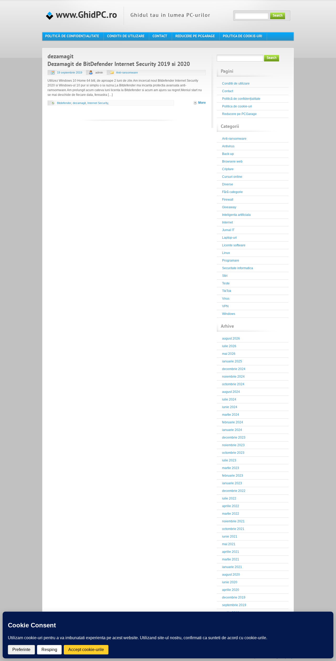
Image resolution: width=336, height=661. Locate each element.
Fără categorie (232, 192)
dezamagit (79, 103)
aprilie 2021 (230, 552)
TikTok (226, 291)
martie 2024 (230, 415)
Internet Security (97, 103)
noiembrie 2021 (233, 521)
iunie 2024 (229, 407)
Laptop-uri (229, 238)
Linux (226, 253)
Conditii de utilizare (236, 83)
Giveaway (229, 207)
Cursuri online (232, 177)
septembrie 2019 (234, 605)
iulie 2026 (229, 346)
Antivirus (228, 146)
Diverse (227, 184)
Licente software (233, 245)
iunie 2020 (229, 582)
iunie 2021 (229, 536)
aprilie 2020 (230, 590)
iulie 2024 (229, 399)
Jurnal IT (228, 230)
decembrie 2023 (233, 437)
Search (277, 16)
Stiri (225, 276)
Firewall (227, 199)
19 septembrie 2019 (69, 72)
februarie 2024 (232, 422)
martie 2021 (230, 559)
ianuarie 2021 (232, 567)
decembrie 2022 (233, 491)
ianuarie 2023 (232, 483)
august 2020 (231, 574)
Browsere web (232, 161)
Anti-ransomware (127, 72)
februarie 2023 (232, 475)
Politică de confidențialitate (241, 99)
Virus (225, 298)
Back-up (228, 154)
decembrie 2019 (233, 597)
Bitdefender (64, 103)
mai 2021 (228, 544)
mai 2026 (228, 354)
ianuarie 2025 (232, 361)
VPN (225, 306)
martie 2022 (230, 514)
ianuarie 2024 (232, 430)
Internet (227, 222)
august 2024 (231, 392)
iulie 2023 (229, 460)
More (202, 103)
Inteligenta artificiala (236, 215)
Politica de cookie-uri (237, 106)
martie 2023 (230, 468)
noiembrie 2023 (233, 445)
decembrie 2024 (233, 369)
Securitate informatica (237, 268)
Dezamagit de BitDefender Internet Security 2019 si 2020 (119, 64)
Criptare (228, 169)
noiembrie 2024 (233, 376)
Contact (227, 91)
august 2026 (231, 338)
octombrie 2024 (233, 384)
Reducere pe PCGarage (239, 114)
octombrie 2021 (233, 529)
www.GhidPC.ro (85, 15)
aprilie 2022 (230, 506)
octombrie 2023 (233, 453)
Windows (228, 314)
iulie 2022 (229, 498)
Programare (230, 260)
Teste (226, 283)
